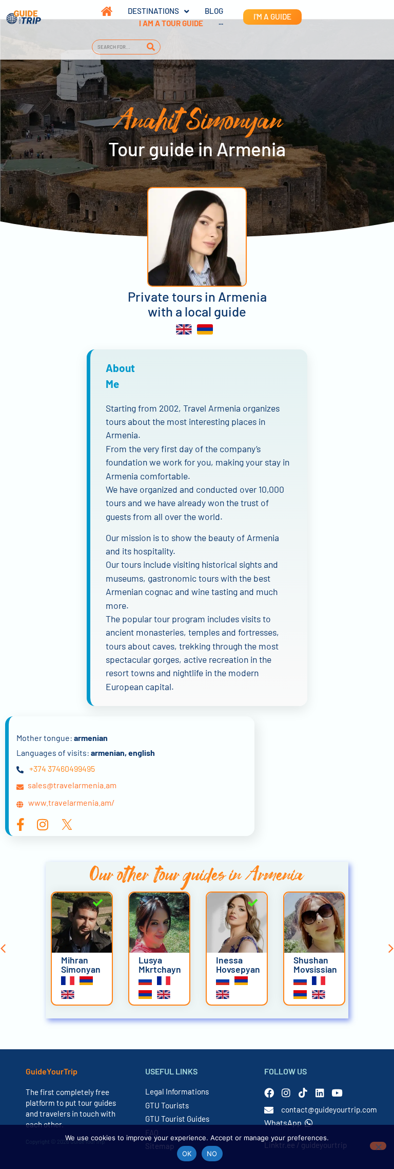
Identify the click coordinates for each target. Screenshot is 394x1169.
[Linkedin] (320, 1093)
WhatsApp (283, 1122)
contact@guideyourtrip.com (329, 1109)
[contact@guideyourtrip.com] (268, 1110)
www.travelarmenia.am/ (71, 802)
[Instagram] (286, 1093)
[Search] (151, 47)
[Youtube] (337, 1093)
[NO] (378, 1146)
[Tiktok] (303, 1093)
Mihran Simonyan (81, 964)
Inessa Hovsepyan (238, 964)
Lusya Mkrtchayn (160, 964)
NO (212, 1153)
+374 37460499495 (62, 768)
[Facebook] (269, 1093)
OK (187, 1153)
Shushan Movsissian (315, 964)
